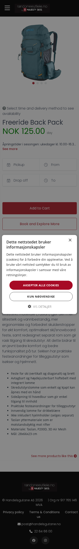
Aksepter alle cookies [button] (41, 285)
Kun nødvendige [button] (41, 296)
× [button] (70, 240)
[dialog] (39, 274)
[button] (39, 306)
